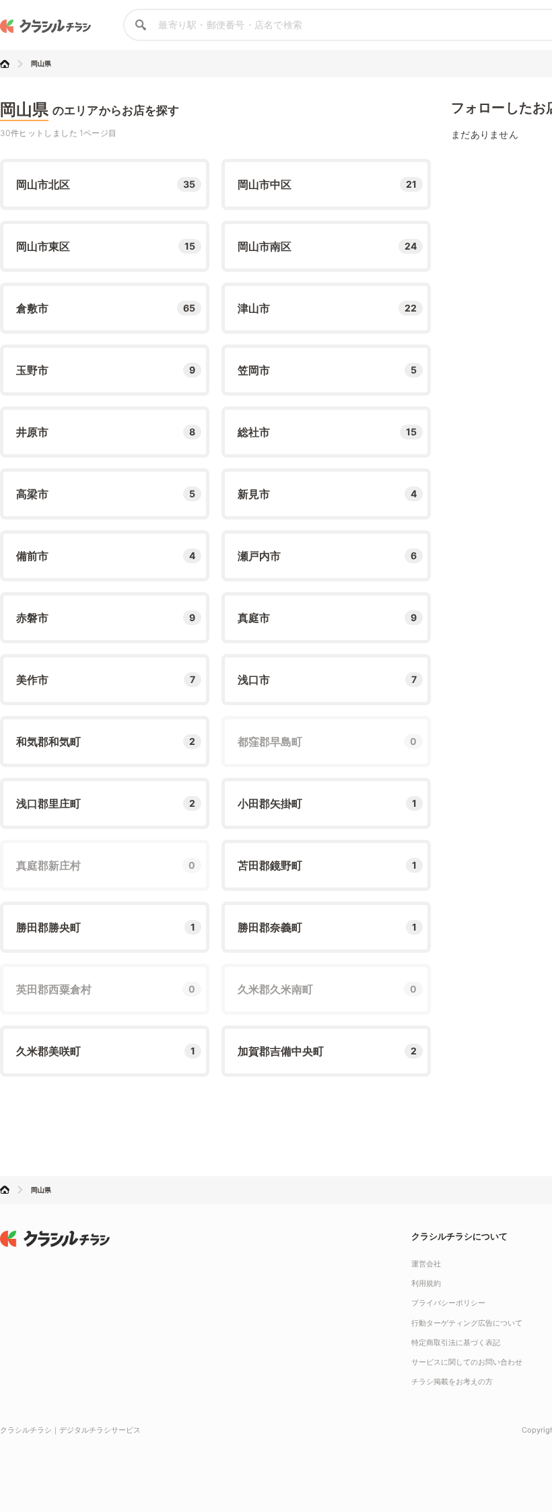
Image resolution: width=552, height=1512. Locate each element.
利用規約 (426, 1283)
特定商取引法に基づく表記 (455, 1342)
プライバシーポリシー (448, 1302)
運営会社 (426, 1263)
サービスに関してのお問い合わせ (466, 1362)
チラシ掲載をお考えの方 (452, 1381)
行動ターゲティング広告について (466, 1323)
